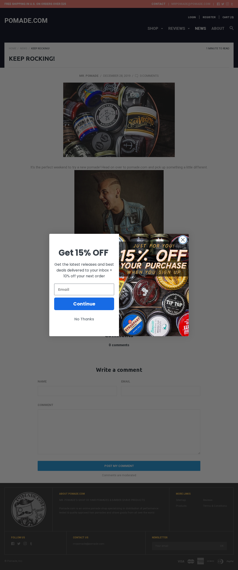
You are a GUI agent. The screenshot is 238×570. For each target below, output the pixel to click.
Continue (84, 304)
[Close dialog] (183, 240)
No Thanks (84, 319)
